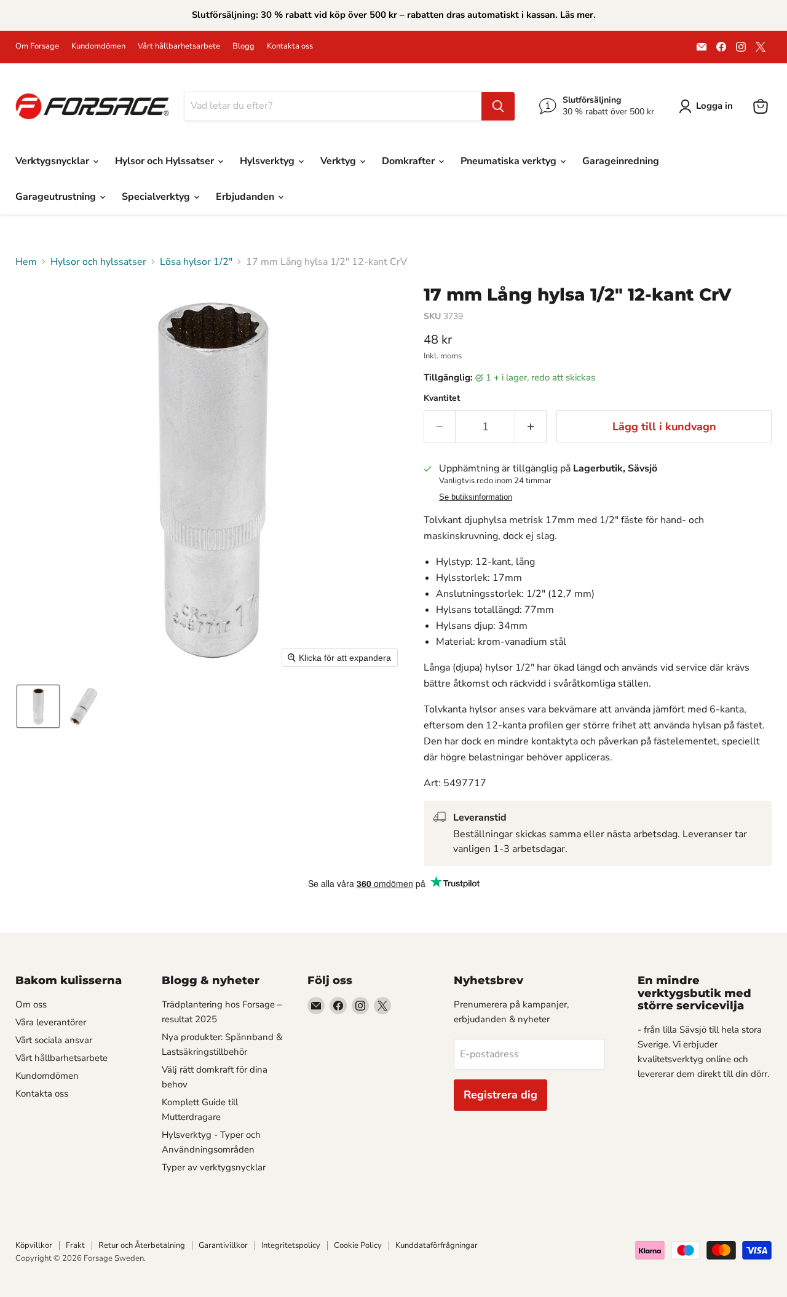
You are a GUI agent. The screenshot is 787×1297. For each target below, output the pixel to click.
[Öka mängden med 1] (531, 427)
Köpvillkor (33, 1245)
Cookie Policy (358, 1245)
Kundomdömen (98, 46)
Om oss (31, 1004)
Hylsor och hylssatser (98, 261)
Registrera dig (500, 1094)
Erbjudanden (246, 196)
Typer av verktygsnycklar (214, 1167)
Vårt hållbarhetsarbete (179, 46)
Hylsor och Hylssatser (165, 161)
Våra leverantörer (50, 1022)
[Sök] (498, 106)
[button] (708, 106)
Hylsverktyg (268, 161)
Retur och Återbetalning (141, 1245)
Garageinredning (620, 161)
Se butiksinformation (475, 497)
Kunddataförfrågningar (436, 1245)
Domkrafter (409, 161)
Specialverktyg (157, 196)
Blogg (243, 46)
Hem (26, 261)
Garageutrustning (56, 196)
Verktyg (339, 161)
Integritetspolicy (290, 1245)
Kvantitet (442, 398)
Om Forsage (37, 46)
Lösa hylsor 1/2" (196, 261)
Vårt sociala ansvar (53, 1040)
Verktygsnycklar (53, 161)
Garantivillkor (223, 1245)
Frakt (75, 1245)
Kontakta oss (290, 46)
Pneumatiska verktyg (510, 161)
